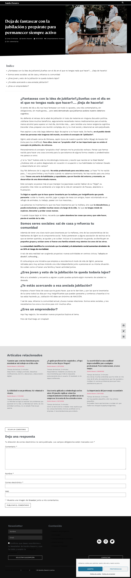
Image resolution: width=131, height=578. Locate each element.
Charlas (88, 3)
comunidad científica (32, 246)
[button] (122, 2)
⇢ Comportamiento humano (61, 539)
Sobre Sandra (104, 3)
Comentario (11, 447)
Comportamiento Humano (55, 38)
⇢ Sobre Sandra (56, 542)
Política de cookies (95, 574)
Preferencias (116, 569)
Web (7, 491)
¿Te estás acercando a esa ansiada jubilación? (28, 82)
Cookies (33, 570)
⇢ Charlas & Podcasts (58, 546)
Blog (95, 3)
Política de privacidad (108, 574)
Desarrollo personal (74, 3)
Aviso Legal (25, 570)
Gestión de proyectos (45, 3)
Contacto (116, 3)
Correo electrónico (14, 482)
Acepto (90, 569)
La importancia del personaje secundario (105, 390)
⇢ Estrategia (55, 535)
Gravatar (32, 500)
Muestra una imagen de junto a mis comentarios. (33, 500)
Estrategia (60, 3)
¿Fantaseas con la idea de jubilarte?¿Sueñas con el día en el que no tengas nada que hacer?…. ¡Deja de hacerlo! (57, 71)
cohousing (32, 256)
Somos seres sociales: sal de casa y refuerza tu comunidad (34, 74)
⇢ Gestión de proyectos (59, 531)
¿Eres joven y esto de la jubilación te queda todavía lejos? (33, 78)
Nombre (9, 473)
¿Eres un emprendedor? (18, 86)
